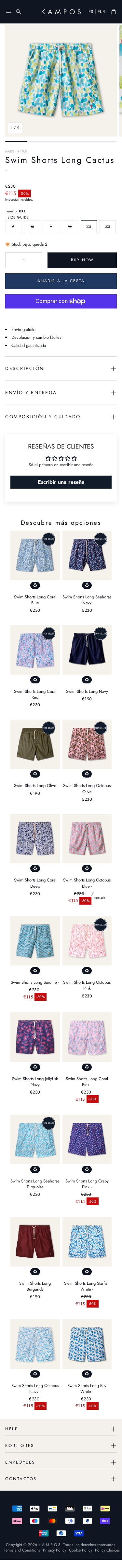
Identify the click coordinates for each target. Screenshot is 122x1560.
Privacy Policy (54, 1550)
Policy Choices (107, 1550)
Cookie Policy (80, 1550)
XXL (89, 226)
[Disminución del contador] (11, 260)
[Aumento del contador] (36, 260)
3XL (108, 226)
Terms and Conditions (22, 1550)
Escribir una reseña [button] (61, 482)
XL (70, 226)
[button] (8, 12)
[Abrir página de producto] (35, 555)
